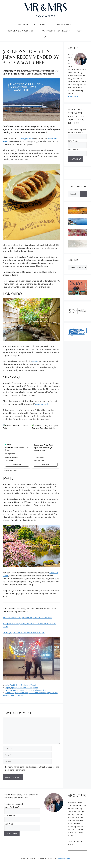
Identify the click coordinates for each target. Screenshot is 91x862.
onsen (35, 361)
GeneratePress (63, 858)
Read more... (74, 96)
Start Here (22, 24)
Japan (7, 688)
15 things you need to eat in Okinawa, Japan (24, 632)
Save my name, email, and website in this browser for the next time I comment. (32, 768)
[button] (45, 37)
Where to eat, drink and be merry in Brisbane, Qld (25, 690)
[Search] (83, 194)
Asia (7, 685)
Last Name (73, 149)
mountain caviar (42, 404)
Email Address (75, 132)
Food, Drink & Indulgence (19, 31)
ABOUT (78, 31)
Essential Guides (62, 24)
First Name (73, 141)
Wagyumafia (27, 138)
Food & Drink (15, 685)
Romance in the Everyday (54, 31)
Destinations (39, 24)
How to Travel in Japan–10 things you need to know (27, 617)
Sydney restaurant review (21, 688)
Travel (33, 685)
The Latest (25, 685)
